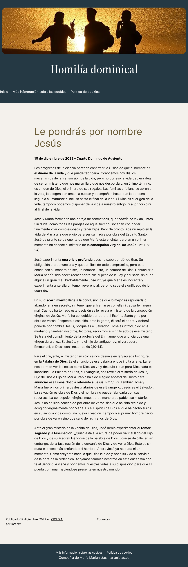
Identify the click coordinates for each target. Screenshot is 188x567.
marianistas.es (118, 557)
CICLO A (57, 519)
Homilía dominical (94, 69)
